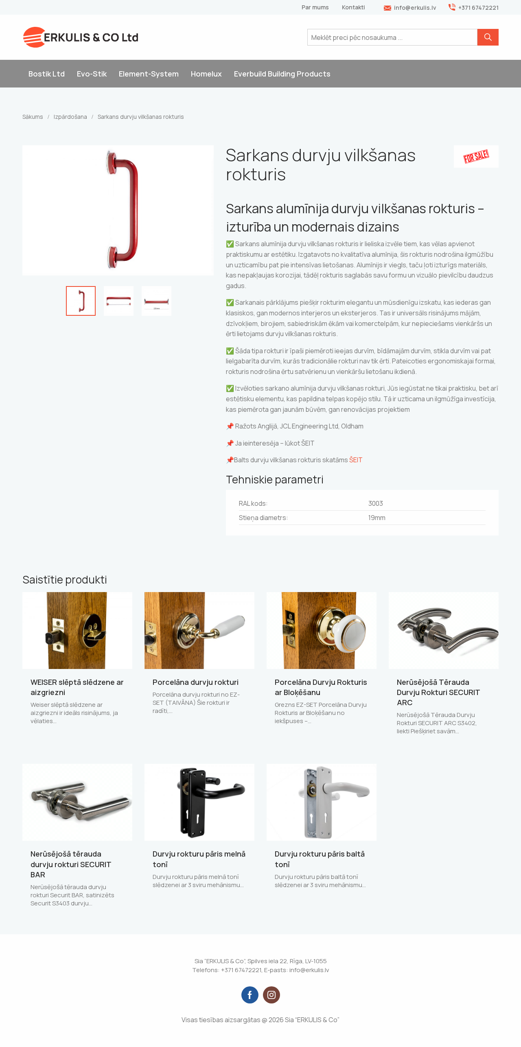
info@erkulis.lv (415, 7)
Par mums (315, 7)
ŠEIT (356, 459)
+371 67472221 (478, 7)
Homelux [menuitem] (206, 74)
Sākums (32, 116)
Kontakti (353, 7)
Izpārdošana (70, 116)
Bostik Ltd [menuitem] (46, 74)
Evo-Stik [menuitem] (92, 74)
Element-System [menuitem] (149, 74)
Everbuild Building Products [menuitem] (282, 74)
